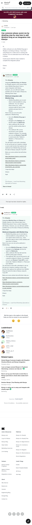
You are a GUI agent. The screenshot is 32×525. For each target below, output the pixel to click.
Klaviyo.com (5, 435)
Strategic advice (5, 364)
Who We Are (5, 482)
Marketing (5, 21)
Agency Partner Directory (6, 470)
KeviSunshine (9, 336)
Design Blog (5, 495)
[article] (16, 261)
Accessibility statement (22, 403)
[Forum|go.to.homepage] (7, 3)
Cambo (6, 25)
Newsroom (4, 486)
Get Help (18, 474)
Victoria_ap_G (10, 351)
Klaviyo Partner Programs (5, 465)
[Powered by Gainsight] (16, 399)
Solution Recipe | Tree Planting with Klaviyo (14, 382)
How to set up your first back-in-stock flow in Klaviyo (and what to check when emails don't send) (14, 375)
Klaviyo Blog (5, 441)
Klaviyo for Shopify (21, 435)
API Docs (18, 471)
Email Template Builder (22, 468)
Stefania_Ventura (10, 341)
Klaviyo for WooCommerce (23, 453)
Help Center (5, 445)
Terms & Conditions (9, 403)
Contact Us (4, 499)
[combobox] (16, 7)
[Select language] (20, 3)
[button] (2, 3)
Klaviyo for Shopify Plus (22, 438)
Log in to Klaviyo (6, 438)
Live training (5, 451)
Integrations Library (7, 474)
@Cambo (10, 80)
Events (17, 464)
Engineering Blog (6, 492)
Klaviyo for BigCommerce (22, 441)
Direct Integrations (21, 456)
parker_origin (9, 346)
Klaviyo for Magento (21, 449)
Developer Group (6, 384)
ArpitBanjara (8, 74)
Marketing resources (7, 448)
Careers (4, 489)
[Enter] (3, 7)
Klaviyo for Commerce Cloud (22, 445)
